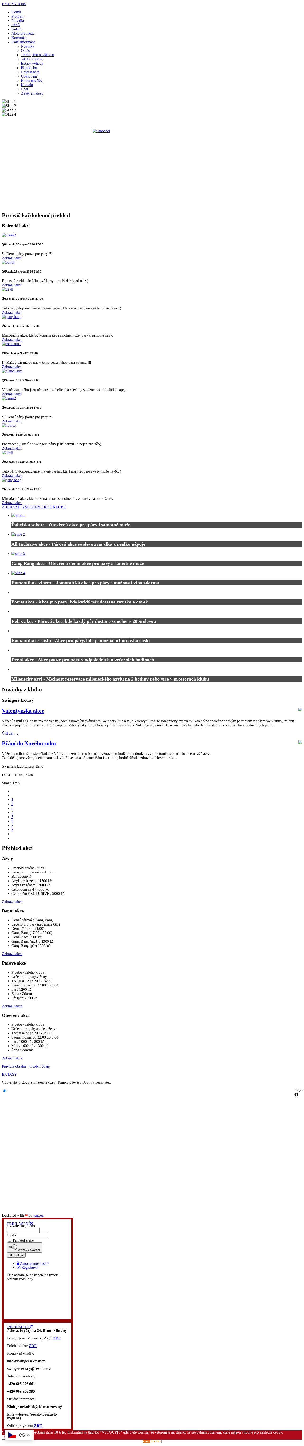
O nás (25, 51)
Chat (24, 89)
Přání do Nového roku (29, 743)
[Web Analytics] (152, 1442)
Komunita (18, 38)
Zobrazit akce (12, 902)
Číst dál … (10, 733)
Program (17, 16)
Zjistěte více (199, 321)
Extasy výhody (32, 63)
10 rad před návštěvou (37, 55)
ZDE (57, 1338)
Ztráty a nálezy (32, 93)
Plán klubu (29, 68)
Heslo (11, 1235)
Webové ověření (28, 1250)
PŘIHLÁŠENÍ (18, 1224)
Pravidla (17, 21)
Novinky (27, 46)
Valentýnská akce (23, 711)
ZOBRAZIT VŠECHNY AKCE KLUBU (34, 507)
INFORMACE (18, 1327)
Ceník (15, 25)
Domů (16, 12)
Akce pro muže (22, 33)
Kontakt (27, 85)
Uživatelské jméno (21, 1226)
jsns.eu (38, 1215)
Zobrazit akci (12, 258)
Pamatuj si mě (23, 1240)
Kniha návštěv (32, 80)
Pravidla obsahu (14, 1066)
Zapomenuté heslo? (34, 1263)
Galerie (16, 29)
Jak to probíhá (31, 59)
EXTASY (9, 1074)
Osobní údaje (40, 1066)
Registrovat (29, 1267)
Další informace (23, 42)
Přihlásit (18, 1255)
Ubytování (29, 76)
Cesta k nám (30, 72)
